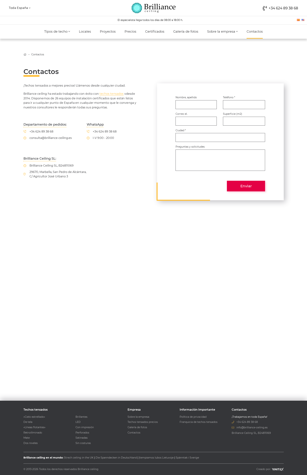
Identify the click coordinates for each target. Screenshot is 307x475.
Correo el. (181, 113)
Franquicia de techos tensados (198, 422)
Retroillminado (32, 432)
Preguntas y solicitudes (190, 146)
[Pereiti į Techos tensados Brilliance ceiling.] (24, 54)
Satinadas (82, 437)
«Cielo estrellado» (34, 416)
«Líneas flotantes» (34, 427)
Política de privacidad (193, 416)
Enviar (246, 186)
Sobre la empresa (221, 32)
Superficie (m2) (232, 113)
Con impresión (85, 427)
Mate (26, 437)
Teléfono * (229, 97)
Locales (85, 32)
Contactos (255, 32)
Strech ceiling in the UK (78, 457)
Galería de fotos (185, 32)
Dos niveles (30, 443)
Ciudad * (181, 130)
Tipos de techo (56, 32)
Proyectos (108, 32)
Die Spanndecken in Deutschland (116, 457)
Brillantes (81, 416)
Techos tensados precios (143, 422)
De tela (27, 422)
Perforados (82, 432)
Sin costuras (83, 443)
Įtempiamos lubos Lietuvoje (156, 457)
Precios (130, 32)
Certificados (154, 32)
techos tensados (111, 93)
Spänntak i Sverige (187, 457)
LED (78, 422)
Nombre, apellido (186, 97)
